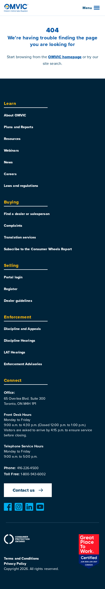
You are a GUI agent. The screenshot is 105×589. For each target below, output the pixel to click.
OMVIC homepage (64, 57)
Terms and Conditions (21, 558)
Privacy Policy (15, 563)
